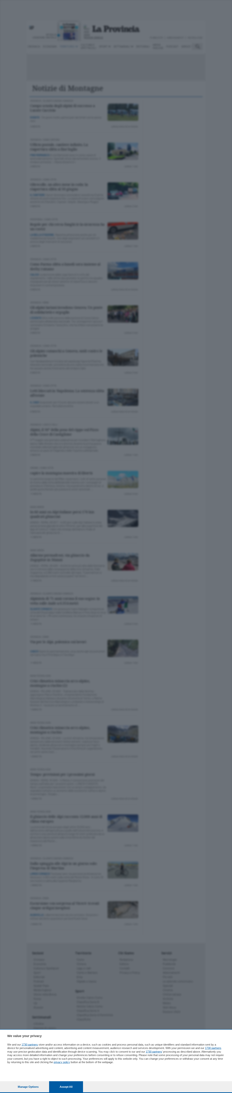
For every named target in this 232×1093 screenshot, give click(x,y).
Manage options (28, 1086)
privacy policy (62, 1062)
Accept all (66, 1086)
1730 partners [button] (30, 1044)
